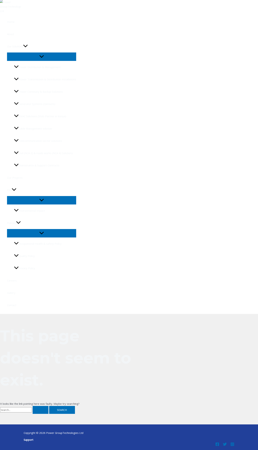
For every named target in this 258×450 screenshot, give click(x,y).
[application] (25, 46)
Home (11, 22)
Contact (11, 305)
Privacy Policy (27, 268)
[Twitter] (225, 445)
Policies (11, 223)
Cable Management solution (35, 128)
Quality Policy (27, 256)
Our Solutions (15, 46)
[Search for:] (24, 410)
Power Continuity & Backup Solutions (41, 91)
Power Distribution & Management (40, 67)
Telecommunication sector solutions (40, 141)
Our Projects (15, 177)
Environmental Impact (32, 210)
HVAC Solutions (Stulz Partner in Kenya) (42, 116)
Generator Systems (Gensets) (37, 104)
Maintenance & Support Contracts (39, 165)
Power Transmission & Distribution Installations (47, 79)
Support (28, 439)
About (10, 34)
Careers (12, 280)
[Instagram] (232, 445)
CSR (9, 190)
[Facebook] (217, 445)
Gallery (11, 293)
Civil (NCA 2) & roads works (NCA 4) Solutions (46, 153)
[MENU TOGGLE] (41, 56)
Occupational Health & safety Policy (40, 243)
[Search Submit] (40, 410)
